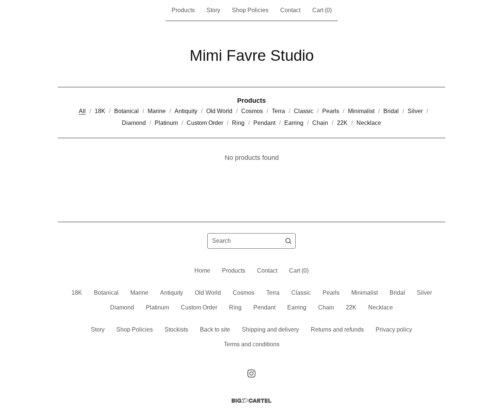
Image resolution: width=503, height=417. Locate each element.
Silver (415, 111)
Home (202, 270)
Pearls (330, 111)
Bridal (391, 111)
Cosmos (252, 111)
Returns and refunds (337, 329)
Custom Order (205, 123)
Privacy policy (394, 329)
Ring (238, 123)
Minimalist (361, 111)
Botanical (126, 111)
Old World (219, 111)
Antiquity (186, 111)
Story (213, 10)
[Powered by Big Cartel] (251, 400)
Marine (157, 111)
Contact (290, 10)
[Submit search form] (288, 240)
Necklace (368, 123)
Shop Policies (250, 10)
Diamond (134, 123)
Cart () (322, 10)
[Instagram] (251, 374)
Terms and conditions (251, 344)
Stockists (176, 329)
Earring (293, 123)
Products (183, 10)
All (82, 111)
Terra (278, 111)
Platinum (166, 123)
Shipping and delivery (270, 329)
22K (342, 123)
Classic (303, 111)
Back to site (215, 329)
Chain (320, 123)
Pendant (264, 123)
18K (100, 111)
